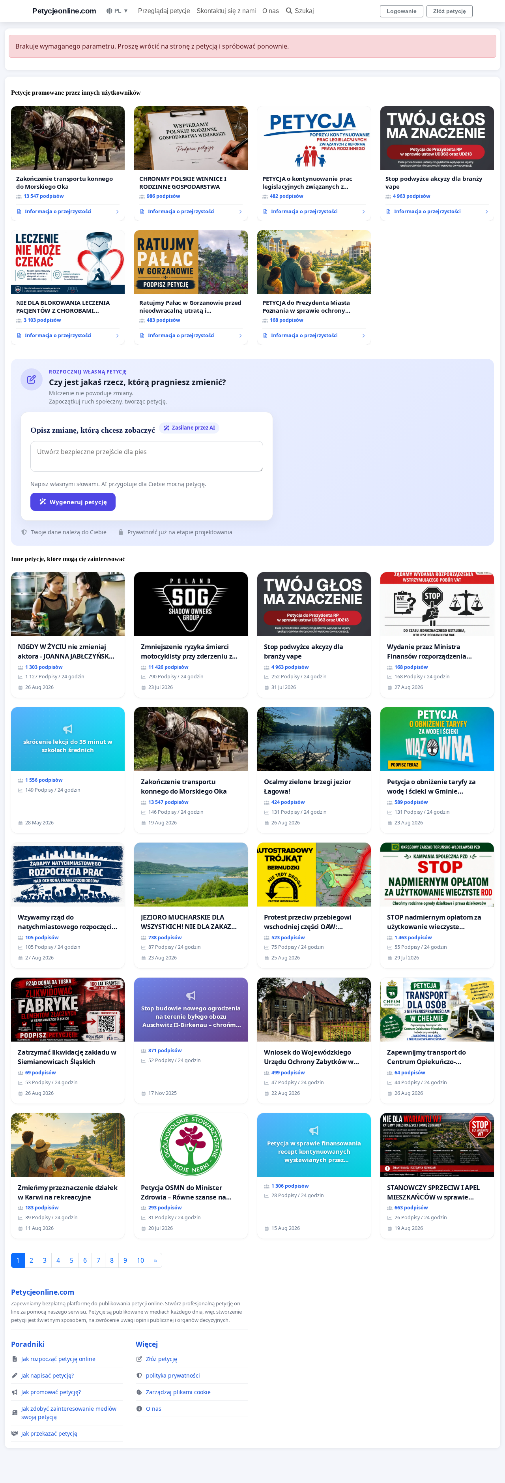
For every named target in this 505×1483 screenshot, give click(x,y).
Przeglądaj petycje (164, 11)
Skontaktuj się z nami (226, 11)
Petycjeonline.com (64, 11)
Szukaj (304, 11)
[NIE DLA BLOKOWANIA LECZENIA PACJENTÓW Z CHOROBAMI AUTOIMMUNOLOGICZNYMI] (68, 287)
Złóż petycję (449, 11)
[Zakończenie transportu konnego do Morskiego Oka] (68, 163)
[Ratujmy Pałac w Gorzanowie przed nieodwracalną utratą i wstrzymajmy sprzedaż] (191, 287)
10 (140, 1260)
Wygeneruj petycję (78, 502)
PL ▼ (121, 11)
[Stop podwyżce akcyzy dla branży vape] (437, 163)
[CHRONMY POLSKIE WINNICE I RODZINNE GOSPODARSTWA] (191, 163)
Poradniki (28, 1344)
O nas (270, 11)
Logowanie (402, 11)
